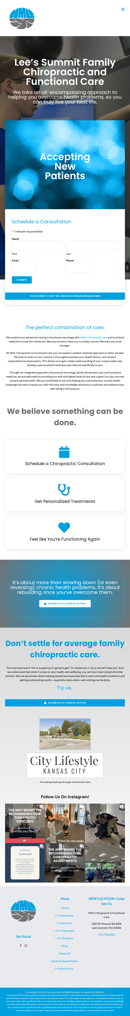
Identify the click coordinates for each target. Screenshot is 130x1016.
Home (65, 907)
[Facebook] (20, 945)
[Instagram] (26, 945)
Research (65, 953)
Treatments (65, 923)
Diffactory (99, 992)
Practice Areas (65, 915)
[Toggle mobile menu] (123, 9)
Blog (65, 945)
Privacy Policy (65, 968)
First (14, 253)
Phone (70, 260)
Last (68, 253)
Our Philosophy (65, 930)
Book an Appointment (65, 961)
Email (16, 260)
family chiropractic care (93, 337)
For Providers (65, 938)
